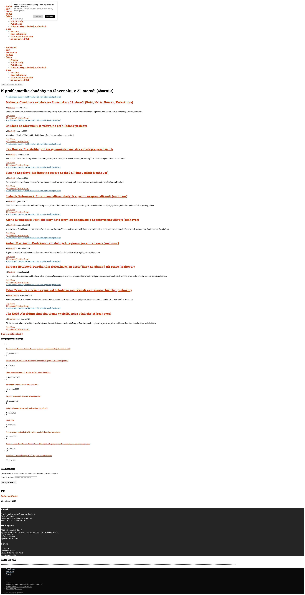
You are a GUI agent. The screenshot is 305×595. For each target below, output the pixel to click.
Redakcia (11, 108)
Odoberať (49, 16)
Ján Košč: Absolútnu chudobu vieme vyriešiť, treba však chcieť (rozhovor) (58, 314)
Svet (8, 9)
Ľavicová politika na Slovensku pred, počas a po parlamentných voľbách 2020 (38, 349)
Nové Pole (10, 420)
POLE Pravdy (16, 21)
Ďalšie (9, 16)
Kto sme (14, 31)
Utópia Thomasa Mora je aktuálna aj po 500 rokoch (27, 408)
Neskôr (38, 16)
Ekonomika (11, 11)
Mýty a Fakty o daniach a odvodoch (28, 26)
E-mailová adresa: (8, 478)
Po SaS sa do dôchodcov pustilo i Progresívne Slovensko (29, 456)
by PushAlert (19, 19)
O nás (8, 29)
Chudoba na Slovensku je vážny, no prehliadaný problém (46, 126)
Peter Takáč (12, 295)
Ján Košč (11, 131)
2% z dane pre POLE (19, 39)
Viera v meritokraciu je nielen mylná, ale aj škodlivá (28, 372)
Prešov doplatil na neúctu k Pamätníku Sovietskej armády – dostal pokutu (37, 361)
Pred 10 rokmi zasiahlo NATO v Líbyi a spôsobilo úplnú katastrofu (33, 432)
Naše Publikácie (18, 34)
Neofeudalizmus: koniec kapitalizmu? (22, 384)
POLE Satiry (16, 24)
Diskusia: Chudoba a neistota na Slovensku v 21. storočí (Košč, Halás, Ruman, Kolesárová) (69, 102)
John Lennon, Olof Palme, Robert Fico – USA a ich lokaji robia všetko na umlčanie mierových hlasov (48, 444)
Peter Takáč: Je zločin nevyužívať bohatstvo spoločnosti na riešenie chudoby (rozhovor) (69, 290)
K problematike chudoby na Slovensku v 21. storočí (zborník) (29, 97)
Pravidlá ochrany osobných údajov (19, 587)
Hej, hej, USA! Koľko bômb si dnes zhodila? (23, 396)
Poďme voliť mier (9, 496)
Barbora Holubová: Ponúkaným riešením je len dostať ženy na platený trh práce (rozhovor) (70, 267)
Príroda (14, 60)
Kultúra (9, 14)
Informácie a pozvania (21, 36)
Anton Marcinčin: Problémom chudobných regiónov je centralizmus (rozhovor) (62, 243)
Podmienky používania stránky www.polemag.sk (24, 584)
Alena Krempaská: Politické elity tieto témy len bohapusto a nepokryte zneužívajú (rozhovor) (72, 220)
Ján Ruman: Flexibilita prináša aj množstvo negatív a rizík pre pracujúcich (59, 149)
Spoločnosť (11, 6)
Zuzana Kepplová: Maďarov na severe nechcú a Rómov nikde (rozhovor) (57, 173)
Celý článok (10, 116)
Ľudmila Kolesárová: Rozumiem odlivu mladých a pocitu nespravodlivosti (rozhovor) (66, 196)
